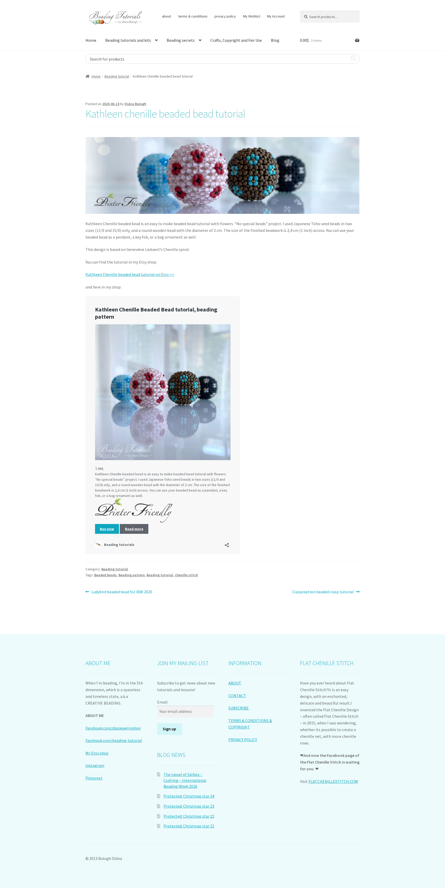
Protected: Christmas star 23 (189, 806)
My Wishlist (251, 16)
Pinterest (93, 778)
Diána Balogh (135, 104)
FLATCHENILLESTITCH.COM (333, 781)
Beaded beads (105, 575)
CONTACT (237, 695)
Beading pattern (131, 575)
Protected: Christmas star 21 (189, 825)
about (166, 16)
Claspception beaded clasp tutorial (323, 592)
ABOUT (234, 683)
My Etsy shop (96, 753)
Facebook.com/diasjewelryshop (113, 728)
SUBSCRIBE (238, 708)
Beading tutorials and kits (128, 40)
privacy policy (225, 16)
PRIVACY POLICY (242, 739)
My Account (276, 16)
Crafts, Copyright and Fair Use (236, 40)
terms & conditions (193, 16)
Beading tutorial (117, 76)
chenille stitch (186, 575)
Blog (275, 40)
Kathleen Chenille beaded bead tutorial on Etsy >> (129, 274)
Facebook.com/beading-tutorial (113, 740)
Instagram (94, 765)
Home (90, 40)
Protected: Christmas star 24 (189, 796)
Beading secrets (181, 40)
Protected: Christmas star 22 (189, 816)
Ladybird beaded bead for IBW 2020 (121, 592)
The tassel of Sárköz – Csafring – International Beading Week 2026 (185, 780)
